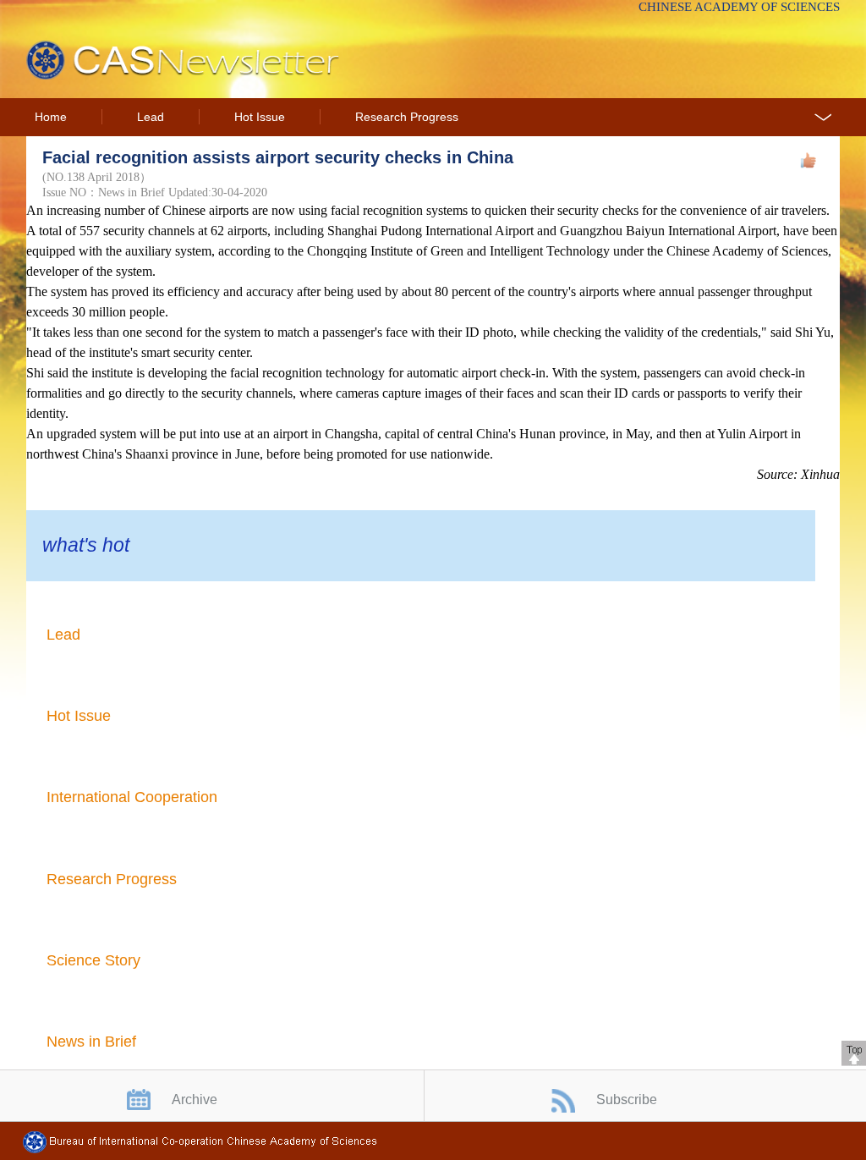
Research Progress (406, 117)
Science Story (93, 960)
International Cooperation (132, 797)
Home (51, 117)
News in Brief (91, 1041)
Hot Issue (259, 117)
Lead (150, 117)
